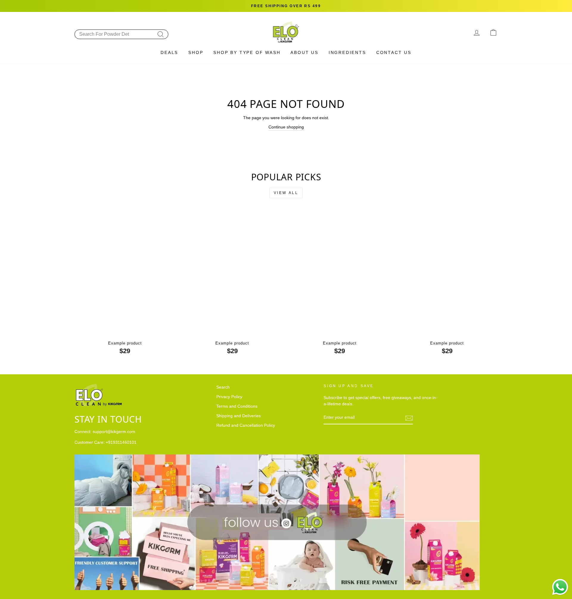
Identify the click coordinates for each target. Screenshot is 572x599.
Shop (195, 52)
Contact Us (393, 52)
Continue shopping (286, 127)
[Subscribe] (409, 418)
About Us (304, 52)
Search (223, 387)
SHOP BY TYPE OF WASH (246, 52)
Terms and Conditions (236, 406)
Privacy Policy (229, 397)
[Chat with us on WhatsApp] (560, 587)
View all (286, 193)
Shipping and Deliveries (238, 416)
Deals (169, 52)
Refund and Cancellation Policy (245, 425)
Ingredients (347, 52)
